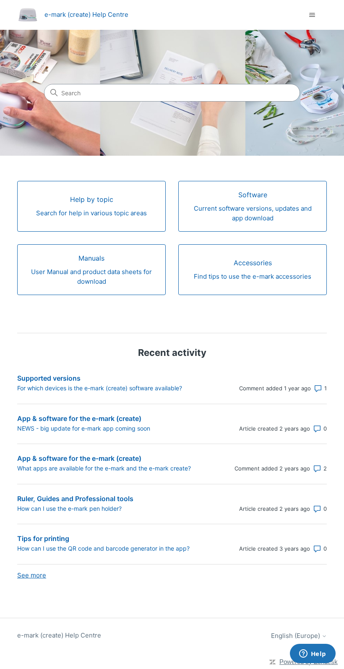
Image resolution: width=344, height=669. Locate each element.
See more (31, 575)
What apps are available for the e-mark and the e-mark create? (104, 468)
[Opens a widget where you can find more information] (312, 654)
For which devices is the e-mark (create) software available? (99, 388)
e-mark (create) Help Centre (59, 635)
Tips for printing (43, 538)
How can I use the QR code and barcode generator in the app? (103, 548)
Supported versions (49, 378)
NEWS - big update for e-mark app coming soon (83, 428)
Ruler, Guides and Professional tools (75, 498)
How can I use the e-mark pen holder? (69, 508)
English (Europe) (296, 635)
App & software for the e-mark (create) (79, 418)
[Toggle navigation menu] (312, 15)
